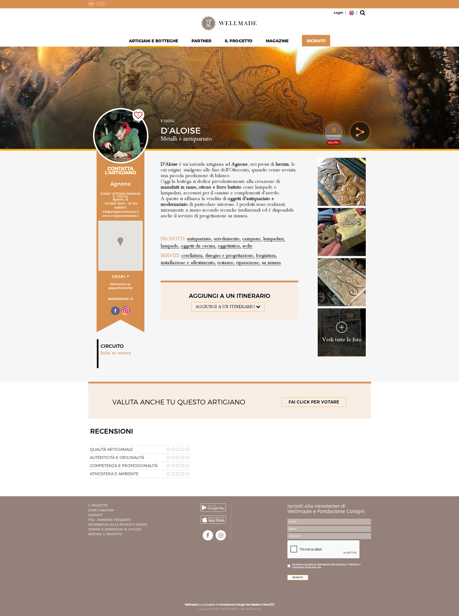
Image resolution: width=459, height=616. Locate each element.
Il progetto (98, 505)
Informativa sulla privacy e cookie (117, 524)
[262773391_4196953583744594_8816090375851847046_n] (342, 282)
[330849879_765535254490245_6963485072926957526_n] (342, 232)
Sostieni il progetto (105, 534)
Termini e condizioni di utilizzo (115, 529)
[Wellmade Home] (229, 23)
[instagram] (221, 535)
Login (338, 13)
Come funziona (101, 510)
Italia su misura (116, 352)
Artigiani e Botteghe (153, 40)
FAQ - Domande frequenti (109, 520)
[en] (351, 12)
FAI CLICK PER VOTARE (314, 402)
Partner (201, 40)
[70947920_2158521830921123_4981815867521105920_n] (342, 182)
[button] (120, 241)
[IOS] (213, 519)
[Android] (213, 507)
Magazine (277, 40)
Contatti (95, 515)
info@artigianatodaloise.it (120, 211)
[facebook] (208, 535)
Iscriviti (316, 40)
